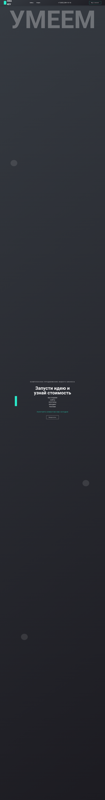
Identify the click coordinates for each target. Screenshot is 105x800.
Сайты (31, 2)
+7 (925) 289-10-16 (64, 3)
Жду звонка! (95, 2)
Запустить (52, 417)
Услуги (38, 2)
